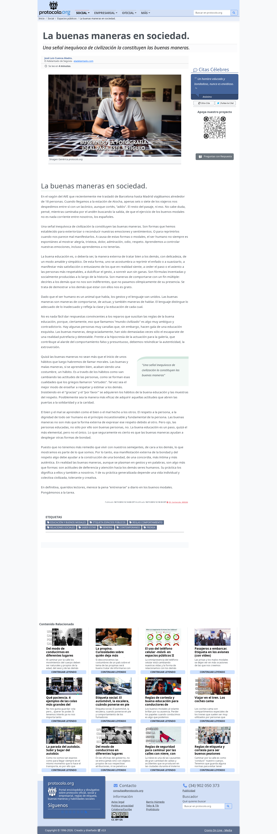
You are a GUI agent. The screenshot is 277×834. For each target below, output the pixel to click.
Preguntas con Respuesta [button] (217, 156)
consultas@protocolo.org (128, 790)
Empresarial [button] (104, 13)
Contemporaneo (130, 527)
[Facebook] (62, 812)
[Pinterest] (70, 812)
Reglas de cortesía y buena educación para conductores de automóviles (161, 703)
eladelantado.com (83, 61)
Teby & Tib (152, 805)
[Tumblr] (74, 812)
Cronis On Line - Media (218, 830)
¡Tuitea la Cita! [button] (227, 103)
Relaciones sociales (62, 527)
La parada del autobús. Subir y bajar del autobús (63, 750)
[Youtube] (82, 812)
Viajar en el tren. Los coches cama (210, 699)
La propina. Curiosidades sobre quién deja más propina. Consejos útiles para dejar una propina (113, 655)
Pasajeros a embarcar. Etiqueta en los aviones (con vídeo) (212, 651)
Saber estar (89, 527)
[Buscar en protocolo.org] (234, 12)
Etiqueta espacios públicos (109, 522)
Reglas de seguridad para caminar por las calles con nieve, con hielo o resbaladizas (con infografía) (160, 753)
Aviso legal (117, 802)
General (108, 527)
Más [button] (144, 13)
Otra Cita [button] (205, 103)
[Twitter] (66, 812)
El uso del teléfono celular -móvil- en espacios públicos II (159, 651)
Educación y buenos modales (68, 522)
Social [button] (81, 13)
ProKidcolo (152, 809)
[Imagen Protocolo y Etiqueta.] (114, 116)
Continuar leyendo (63, 672)
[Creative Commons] (119, 814)
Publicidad (189, 790)
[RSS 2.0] (85, 812)
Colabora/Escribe (121, 809)
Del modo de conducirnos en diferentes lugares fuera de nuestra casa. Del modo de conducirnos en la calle (63, 657)
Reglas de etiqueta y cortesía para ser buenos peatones (210, 750)
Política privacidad (122, 805)
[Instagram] (78, 812)
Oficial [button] (128, 13)
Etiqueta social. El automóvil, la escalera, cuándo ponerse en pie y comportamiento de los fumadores (112, 704)
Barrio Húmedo (155, 802)
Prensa (151, 527)
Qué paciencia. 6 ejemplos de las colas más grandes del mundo (61, 703)
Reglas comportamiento (147, 522)
